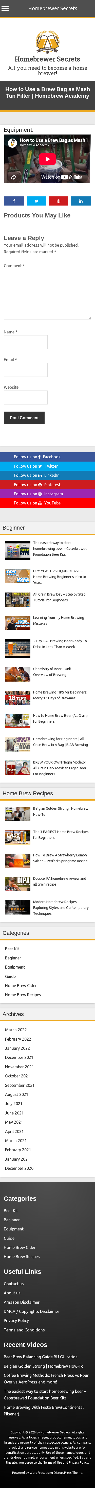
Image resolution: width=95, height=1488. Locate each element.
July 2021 (14, 1103)
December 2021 (19, 1057)
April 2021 (14, 1131)
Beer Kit (12, 948)
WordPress (37, 1472)
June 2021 (14, 1113)
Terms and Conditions (24, 1330)
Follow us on (37, 456)
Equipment (18, 129)
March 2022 (16, 1029)
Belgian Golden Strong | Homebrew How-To (44, 1366)
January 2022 (17, 1048)
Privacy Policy (16, 1320)
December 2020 (19, 1168)
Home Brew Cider (21, 985)
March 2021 (16, 1140)
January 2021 (17, 1159)
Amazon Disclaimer (22, 1302)
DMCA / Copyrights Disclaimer (31, 1311)
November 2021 (19, 1066)
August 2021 (16, 1094)
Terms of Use (52, 1462)
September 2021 (20, 1085)
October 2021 (17, 1076)
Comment (14, 265)
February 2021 (18, 1149)
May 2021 (14, 1122)
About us (12, 1293)
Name (10, 332)
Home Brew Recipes (23, 994)
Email (10, 359)
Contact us (14, 1283)
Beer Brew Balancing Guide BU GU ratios (41, 1357)
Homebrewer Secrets (52, 8)
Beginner (13, 958)
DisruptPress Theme (68, 1472)
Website (11, 387)
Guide (10, 976)
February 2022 (18, 1039)
